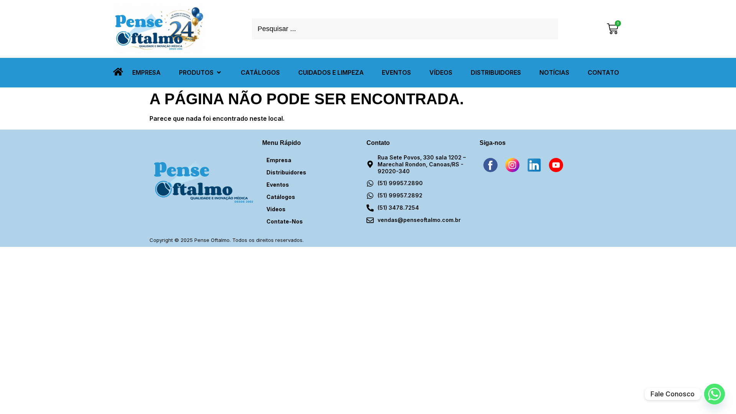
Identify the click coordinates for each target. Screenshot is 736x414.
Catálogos (280, 197)
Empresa (278, 160)
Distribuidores (286, 172)
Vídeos (276, 209)
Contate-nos (284, 221)
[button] (200, 73)
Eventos (277, 184)
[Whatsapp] (714, 394)
